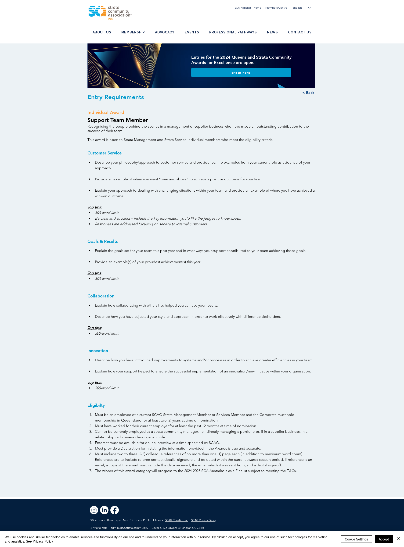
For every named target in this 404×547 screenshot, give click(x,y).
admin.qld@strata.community (129, 527)
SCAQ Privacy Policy (203, 520)
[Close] (398, 539)
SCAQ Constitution (176, 520)
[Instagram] (94, 510)
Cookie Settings (356, 539)
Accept (384, 539)
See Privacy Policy (39, 541)
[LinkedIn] (104, 510)
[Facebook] (114, 510)
